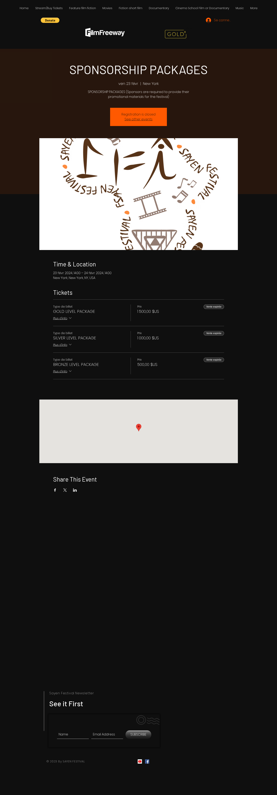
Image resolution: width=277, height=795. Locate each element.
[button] (50, 20)
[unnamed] (140, 761)
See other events (138, 119)
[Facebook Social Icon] (147, 761)
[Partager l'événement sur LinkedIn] (75, 490)
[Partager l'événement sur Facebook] (55, 490)
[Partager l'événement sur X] (65, 490)
